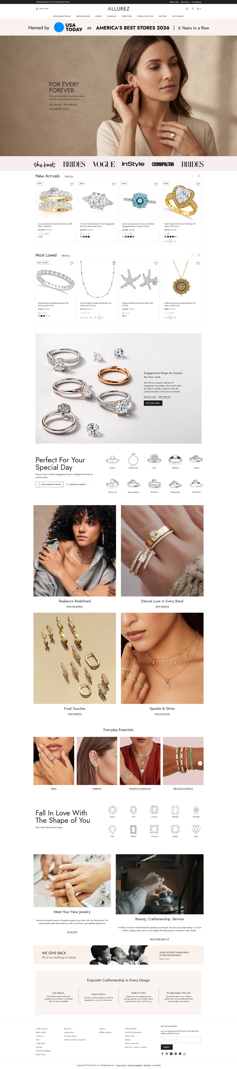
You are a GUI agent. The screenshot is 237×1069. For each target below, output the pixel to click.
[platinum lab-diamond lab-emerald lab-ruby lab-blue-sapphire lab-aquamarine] (131, 234)
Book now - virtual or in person (136, 1047)
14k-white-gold (39, 234)
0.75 (95, 317)
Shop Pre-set (164, 397)
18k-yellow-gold (46, 234)
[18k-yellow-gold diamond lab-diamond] (46, 234)
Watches (163, 16)
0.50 (90, 317)
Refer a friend (41, 1032)
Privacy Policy (121, 1065)
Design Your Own (145, 16)
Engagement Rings (61, 16)
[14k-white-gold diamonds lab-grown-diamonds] (123, 313)
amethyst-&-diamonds (166, 237)
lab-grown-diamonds (126, 316)
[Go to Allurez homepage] (118, 9)
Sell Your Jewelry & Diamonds (75, 1039)
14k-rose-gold (44, 234)
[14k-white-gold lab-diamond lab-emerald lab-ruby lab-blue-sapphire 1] (81, 234)
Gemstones (127, 16)
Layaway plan (69, 1032)
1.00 (99, 317)
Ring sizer (67, 1028)
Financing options (70, 1036)
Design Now (150, 397)
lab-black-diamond (173, 237)
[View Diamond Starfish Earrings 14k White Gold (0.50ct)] (139, 279)
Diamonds (111, 16)
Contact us (39, 1036)
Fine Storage (178, 16)
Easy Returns (185, 2)
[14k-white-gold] (39, 234)
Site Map (147, 1065)
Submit (166, 1047)
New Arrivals (70, 105)
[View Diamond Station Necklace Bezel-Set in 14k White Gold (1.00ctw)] (97, 279)
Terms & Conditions (135, 1065)
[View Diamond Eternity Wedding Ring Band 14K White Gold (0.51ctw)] (55, 279)
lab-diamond (41, 237)
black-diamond (41, 316)
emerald (44, 316)
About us (102, 1028)
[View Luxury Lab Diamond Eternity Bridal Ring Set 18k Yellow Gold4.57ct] (55, 200)
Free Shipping (196, 2)
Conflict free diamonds (133, 1032)
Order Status (40, 1043)
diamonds (39, 316)
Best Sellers (55, 105)
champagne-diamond (46, 316)
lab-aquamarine (133, 237)
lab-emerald (84, 237)
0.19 (170, 317)
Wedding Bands (83, 16)
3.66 (170, 241)
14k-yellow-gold (41, 234)
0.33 (86, 317)
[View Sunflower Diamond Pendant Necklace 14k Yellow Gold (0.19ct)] (182, 279)
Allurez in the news (131, 1043)
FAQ (37, 1039)
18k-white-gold (86, 234)
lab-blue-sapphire (89, 237)
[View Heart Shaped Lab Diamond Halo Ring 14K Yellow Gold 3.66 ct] (182, 200)
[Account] (192, 9)
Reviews (128, 1039)
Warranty (39, 1047)
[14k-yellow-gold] (41, 234)
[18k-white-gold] (86, 234)
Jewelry (99, 16)
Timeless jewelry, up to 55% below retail (52, 2)
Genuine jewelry (131, 1028)
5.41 (175, 241)
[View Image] (44, 164)
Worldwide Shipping (43, 1051)
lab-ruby (86, 237)
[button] (199, 176)
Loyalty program (42, 1028)
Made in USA (174, 2)
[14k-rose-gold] (44, 234)
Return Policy (40, 1054)
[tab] (76, 484)
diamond (39, 237)
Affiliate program (105, 1032)
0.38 (175, 317)
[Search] (187, 9)
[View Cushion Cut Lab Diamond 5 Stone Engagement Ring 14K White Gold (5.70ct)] (97, 200)
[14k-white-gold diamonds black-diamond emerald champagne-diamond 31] (39, 313)
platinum (131, 234)
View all (69, 176)
